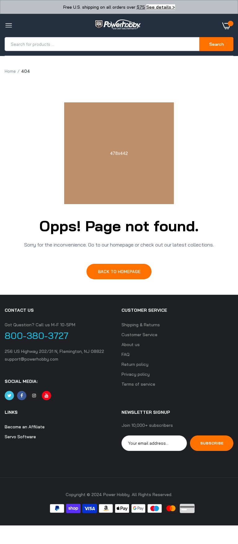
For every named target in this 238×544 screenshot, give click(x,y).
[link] (221, 505)
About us (130, 344)
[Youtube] (46, 395)
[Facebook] (21, 395)
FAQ (125, 354)
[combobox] (102, 44)
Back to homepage (119, 271)
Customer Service (139, 334)
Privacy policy (135, 374)
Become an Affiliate (25, 427)
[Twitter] (9, 395)
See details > (160, 7)
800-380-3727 (36, 335)
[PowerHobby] (117, 25)
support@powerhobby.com (31, 359)
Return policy (134, 364)
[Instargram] (34, 395)
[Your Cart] (227, 26)
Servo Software (20, 436)
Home (10, 71)
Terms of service (138, 384)
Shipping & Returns (140, 325)
